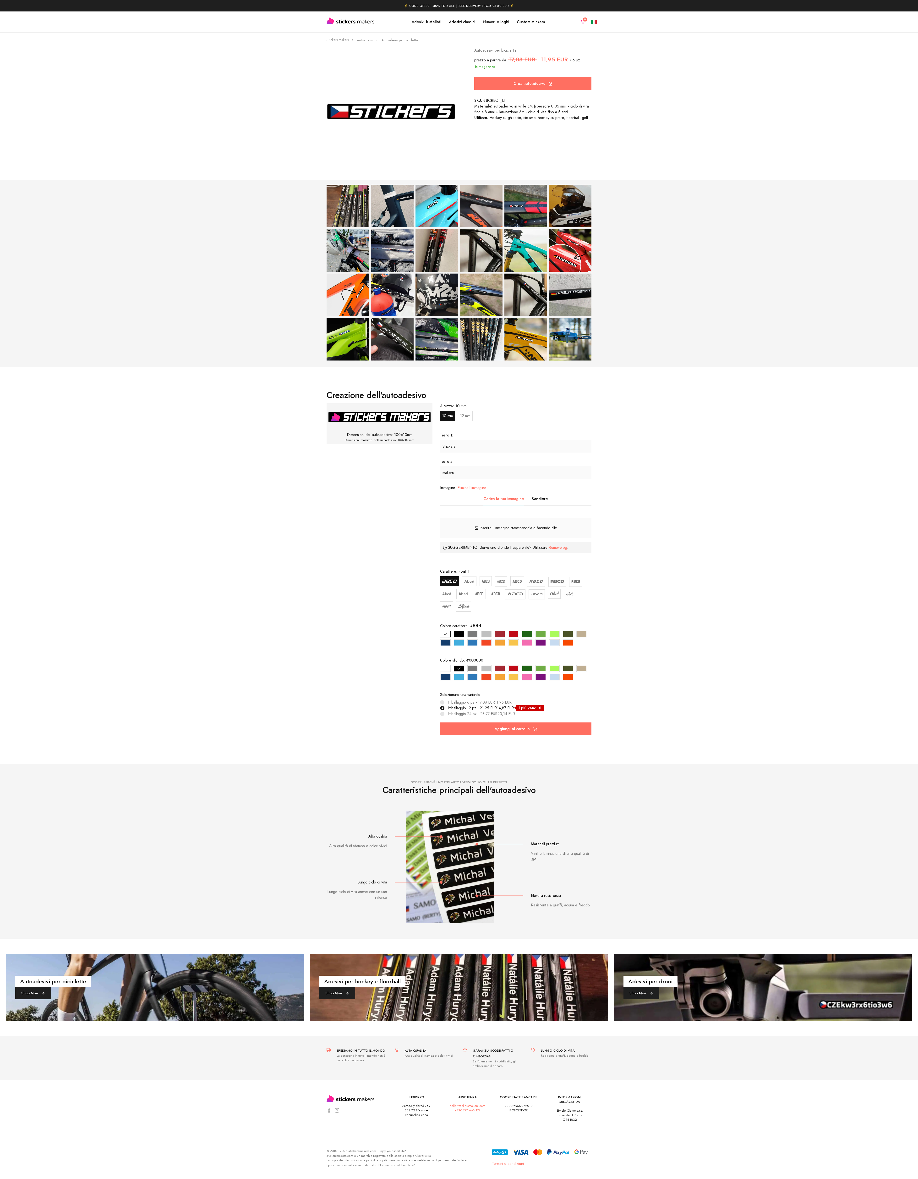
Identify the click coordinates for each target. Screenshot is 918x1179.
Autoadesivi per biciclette (400, 40)
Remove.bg (558, 547)
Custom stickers (531, 22)
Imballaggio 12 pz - (494, 708)
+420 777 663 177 (467, 1110)
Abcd (449, 581)
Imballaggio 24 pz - (481, 713)
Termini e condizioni (508, 1163)
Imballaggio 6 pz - (480, 702)
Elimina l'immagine (472, 487)
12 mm (465, 416)
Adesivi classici (462, 22)
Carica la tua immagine (503, 498)
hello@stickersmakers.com (467, 1106)
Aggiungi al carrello (513, 729)
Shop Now (30, 993)
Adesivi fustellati (426, 22)
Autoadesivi (365, 40)
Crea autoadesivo (530, 83)
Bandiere (540, 498)
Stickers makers (338, 40)
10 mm (447, 416)
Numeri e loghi (496, 22)
